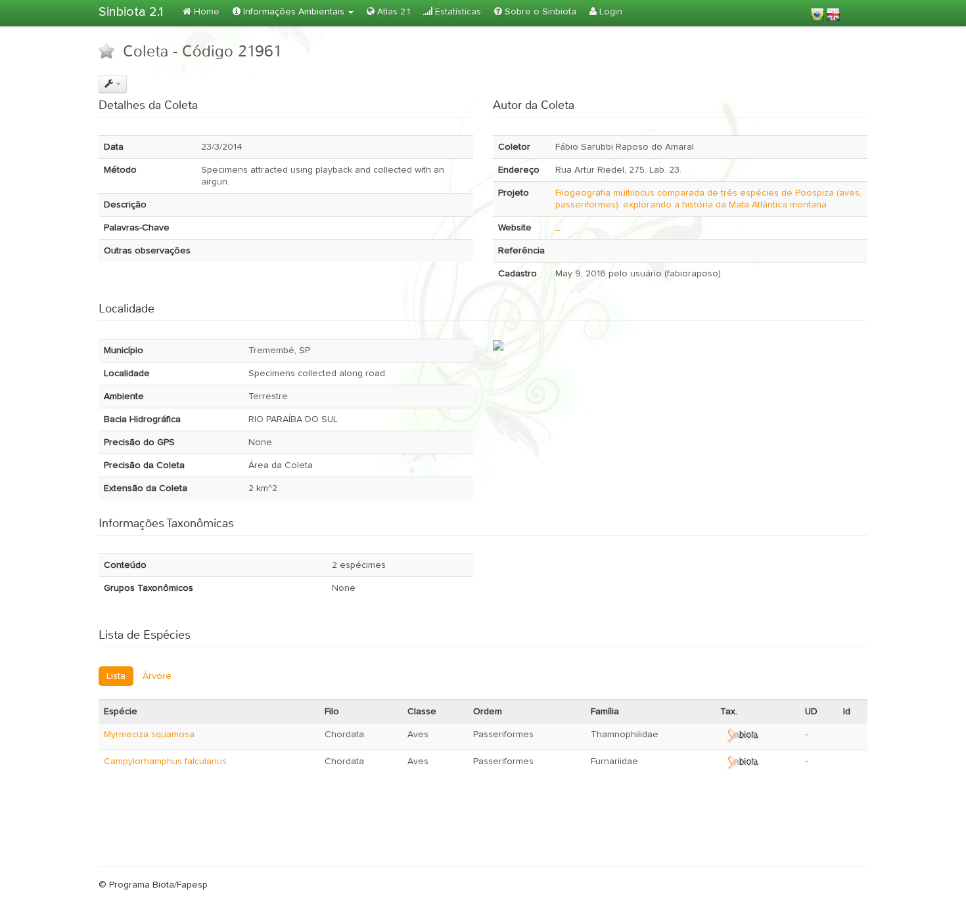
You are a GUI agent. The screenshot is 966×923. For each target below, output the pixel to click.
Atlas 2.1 (392, 11)
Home (205, 11)
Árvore (157, 676)
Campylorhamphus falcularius (165, 761)
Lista (116, 676)
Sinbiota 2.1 (131, 11)
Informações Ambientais (294, 11)
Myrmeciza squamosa (149, 734)
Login (609, 11)
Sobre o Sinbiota (539, 11)
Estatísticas (456, 11)
